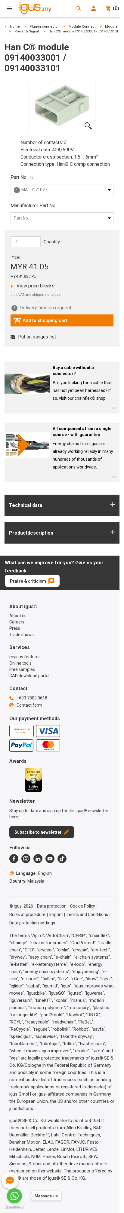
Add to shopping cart (40, 322)
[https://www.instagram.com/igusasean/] (25, 858)
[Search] (78, 8)
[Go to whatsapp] (14, 1195)
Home (15, 27)
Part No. (19, 177)
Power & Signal (26, 31)
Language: (34, 873)
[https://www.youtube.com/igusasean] (49, 858)
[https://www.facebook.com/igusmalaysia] (13, 858)
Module (111, 27)
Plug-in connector (44, 27)
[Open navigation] (9, 8)
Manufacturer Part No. (33, 205)
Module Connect (82, 27)
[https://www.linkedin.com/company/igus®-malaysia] (37, 858)
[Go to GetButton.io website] (14, 1207)
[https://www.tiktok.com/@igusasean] (62, 858)
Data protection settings (32, 922)
